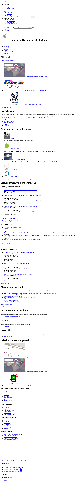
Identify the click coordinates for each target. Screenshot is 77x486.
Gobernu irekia (7, 413)
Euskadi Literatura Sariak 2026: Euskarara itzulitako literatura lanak (20, 268)
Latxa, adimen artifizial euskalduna (33, 104)
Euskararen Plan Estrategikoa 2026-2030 (13, 296)
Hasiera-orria (10, 5)
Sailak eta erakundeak (9, 410)
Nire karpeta (6, 30)
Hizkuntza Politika (14, 148)
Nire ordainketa (7, 424)
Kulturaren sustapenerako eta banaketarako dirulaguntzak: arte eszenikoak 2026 (22, 200)
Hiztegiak (27, 357)
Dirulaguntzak (7, 421)
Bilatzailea (9, 14)
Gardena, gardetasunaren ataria (11, 414)
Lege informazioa (8, 400)
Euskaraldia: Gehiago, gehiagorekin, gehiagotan (36, 90)
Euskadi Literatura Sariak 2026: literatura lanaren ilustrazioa (18, 274)
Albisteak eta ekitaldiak (9, 51)
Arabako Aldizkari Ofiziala (10, 435)
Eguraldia (6, 425)
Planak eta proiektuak (9, 45)
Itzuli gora (6, 480)
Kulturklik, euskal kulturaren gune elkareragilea (36, 76)
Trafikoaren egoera (8, 427)
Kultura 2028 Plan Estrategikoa (8, 60)
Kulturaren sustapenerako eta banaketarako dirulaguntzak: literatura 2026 (21, 206)
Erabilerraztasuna (11, 19)
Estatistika (6, 53)
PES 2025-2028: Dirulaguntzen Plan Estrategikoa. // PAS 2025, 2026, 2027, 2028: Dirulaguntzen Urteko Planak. (30, 293)
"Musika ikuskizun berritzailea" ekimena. (13, 227)
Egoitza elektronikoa (14, 221)
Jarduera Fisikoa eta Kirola (18, 159)
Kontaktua (9, 12)
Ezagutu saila (7, 43)
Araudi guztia (7, 326)
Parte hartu (6, 125)
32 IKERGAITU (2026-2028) (11, 300)
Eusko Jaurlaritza (11, 8)
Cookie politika (10, 22)
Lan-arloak (6, 46)
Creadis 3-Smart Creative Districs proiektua (14, 294)
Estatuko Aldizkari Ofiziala (10, 439)
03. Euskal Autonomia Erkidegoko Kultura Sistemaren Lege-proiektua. (20, 297)
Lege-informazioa (11, 21)
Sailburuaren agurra (8, 120)
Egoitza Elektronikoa (12, 23)
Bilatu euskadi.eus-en (12, 16)
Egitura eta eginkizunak (9, 121)
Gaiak (8, 7)
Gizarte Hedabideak (14, 169)
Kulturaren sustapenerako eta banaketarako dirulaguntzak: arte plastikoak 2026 (22, 195)
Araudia (5, 50)
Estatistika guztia (8, 336)
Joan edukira (4, 1)
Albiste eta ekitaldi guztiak (7, 107)
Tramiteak (9, 9)
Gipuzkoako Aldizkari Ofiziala (11, 438)
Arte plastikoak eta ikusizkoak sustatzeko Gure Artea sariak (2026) (19, 252)
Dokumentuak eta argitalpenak (11, 47)
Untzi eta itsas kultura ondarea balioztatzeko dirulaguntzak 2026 (19, 211)
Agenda (5, 124)
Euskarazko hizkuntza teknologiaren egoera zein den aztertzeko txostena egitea (22, 239)
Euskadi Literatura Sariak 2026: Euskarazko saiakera (16, 263)
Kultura (12, 138)
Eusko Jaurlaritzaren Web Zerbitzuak (9, 460)
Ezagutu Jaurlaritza (8, 409)
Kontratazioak (7, 423)
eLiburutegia (28, 385)
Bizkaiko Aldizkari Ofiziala (10, 437)
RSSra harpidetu (4, 221)
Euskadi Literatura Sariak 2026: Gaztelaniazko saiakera (17, 258)
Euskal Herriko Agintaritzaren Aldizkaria (13, 434)
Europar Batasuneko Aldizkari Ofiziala (13, 441)
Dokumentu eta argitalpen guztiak (12, 316)
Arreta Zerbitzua (7, 411)
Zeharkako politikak (15, 176)
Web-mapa (9, 15)
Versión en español (8, 477)
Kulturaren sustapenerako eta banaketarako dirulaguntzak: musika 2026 (20, 190)
